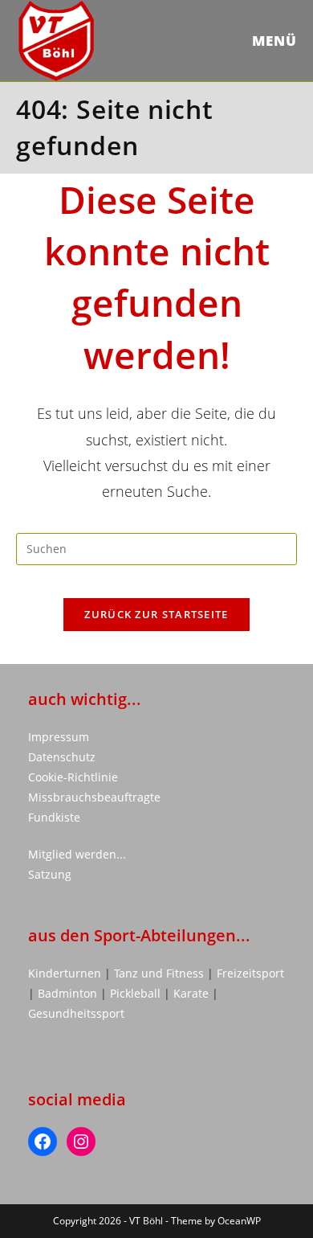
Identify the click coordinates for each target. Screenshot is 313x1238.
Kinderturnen (66, 973)
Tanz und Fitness (159, 973)
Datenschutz (62, 757)
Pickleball (135, 993)
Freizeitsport (250, 973)
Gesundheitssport (76, 1013)
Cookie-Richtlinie (73, 777)
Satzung (49, 874)
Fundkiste (54, 817)
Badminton (69, 993)
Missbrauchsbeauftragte (94, 797)
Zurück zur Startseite (156, 614)
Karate (192, 993)
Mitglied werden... (77, 854)
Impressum (58, 736)
